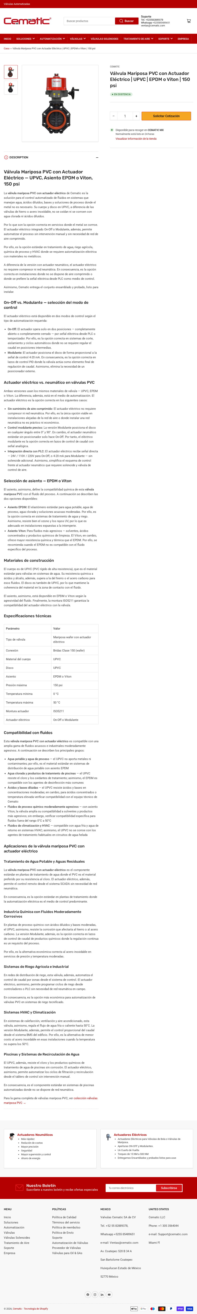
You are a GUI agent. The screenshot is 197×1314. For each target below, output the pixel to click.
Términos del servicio (66, 1222)
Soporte (163, 38)
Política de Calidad (64, 1217)
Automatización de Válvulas (70, 1243)
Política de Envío (63, 1232)
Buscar (129, 21)
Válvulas (76, 38)
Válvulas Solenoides (104, 38)
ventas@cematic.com (153, 25)
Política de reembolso (66, 1227)
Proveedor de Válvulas (66, 1248)
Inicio (7, 38)
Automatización (51, 38)
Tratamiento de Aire (137, 38)
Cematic (115, 66)
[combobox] (101, 21)
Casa (6, 48)
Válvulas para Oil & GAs (67, 1253)
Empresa (183, 38)
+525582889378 (154, 19)
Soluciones (23, 38)
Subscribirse (169, 1188)
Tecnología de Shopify (36, 1308)
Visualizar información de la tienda (136, 138)
